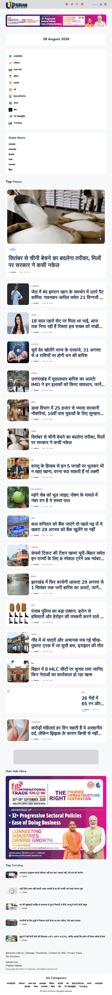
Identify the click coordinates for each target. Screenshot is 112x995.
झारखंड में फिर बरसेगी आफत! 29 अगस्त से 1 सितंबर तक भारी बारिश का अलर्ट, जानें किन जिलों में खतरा (67, 587)
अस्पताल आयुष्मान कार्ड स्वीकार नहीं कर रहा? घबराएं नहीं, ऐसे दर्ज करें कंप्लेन (51, 872)
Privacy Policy (75, 953)
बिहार (10, 169)
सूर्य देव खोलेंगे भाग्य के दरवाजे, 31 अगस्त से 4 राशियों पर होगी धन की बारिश (66, 353)
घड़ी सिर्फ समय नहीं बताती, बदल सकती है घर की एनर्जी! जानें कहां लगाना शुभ (51, 888)
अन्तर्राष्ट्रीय (18, 56)
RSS (63, 953)
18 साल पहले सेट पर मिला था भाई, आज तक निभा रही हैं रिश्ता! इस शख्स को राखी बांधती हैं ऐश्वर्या (65, 326)
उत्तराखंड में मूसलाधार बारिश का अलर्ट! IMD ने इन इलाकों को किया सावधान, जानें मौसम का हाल (66, 384)
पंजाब (11, 159)
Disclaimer (42, 953)
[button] (97, 4)
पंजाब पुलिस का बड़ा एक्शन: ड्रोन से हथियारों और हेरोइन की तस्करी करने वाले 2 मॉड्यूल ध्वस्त (67, 616)
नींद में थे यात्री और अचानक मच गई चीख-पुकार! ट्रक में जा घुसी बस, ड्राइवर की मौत (67, 643)
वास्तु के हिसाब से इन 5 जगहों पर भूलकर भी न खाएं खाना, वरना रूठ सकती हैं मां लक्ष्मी (67, 469)
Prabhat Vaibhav (14, 965)
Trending (18, 123)
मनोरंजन (17, 63)
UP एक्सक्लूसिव (19, 116)
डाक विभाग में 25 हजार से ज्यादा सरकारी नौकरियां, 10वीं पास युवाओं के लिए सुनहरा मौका (65, 413)
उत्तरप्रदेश (12, 149)
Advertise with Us (15, 953)
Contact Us (54, 953)
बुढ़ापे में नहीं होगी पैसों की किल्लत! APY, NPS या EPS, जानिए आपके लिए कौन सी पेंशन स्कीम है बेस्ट (62, 936)
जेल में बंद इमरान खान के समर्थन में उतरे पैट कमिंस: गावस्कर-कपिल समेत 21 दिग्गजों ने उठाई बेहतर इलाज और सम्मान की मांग (67, 297)
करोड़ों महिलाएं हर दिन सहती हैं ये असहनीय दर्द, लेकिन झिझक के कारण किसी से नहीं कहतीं (66, 733)
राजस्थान (12, 164)
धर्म (15, 89)
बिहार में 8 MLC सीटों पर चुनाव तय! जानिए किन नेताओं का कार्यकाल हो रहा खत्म (67, 672)
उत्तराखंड (12, 144)
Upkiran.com (12, 962)
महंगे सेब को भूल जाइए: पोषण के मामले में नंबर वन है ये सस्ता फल (64, 498)
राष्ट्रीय (16, 83)
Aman (13, 272)
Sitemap (30, 953)
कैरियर (16, 76)
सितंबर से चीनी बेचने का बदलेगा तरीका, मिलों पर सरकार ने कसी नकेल (55, 261)
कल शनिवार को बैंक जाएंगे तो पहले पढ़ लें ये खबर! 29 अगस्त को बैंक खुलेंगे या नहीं (67, 527)
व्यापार (16, 103)
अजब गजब (18, 69)
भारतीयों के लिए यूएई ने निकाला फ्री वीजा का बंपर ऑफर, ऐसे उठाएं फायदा (50, 920)
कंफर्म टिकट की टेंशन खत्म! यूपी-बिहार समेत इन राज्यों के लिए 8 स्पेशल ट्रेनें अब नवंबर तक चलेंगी (68, 558)
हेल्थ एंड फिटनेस (20, 96)
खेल (15, 109)
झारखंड (11, 154)
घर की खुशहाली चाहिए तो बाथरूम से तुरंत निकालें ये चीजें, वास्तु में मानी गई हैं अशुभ (53, 904)
